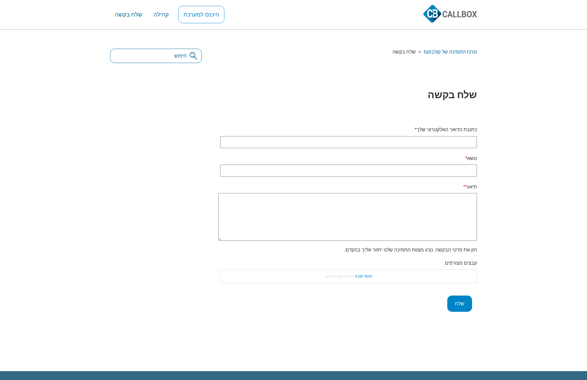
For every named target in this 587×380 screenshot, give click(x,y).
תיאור (471, 187)
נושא (472, 158)
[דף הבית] (450, 20)
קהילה (161, 14)
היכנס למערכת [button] (201, 14)
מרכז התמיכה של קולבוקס (450, 52)
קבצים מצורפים (461, 263)
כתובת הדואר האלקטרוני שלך (447, 129)
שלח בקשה (128, 14)
